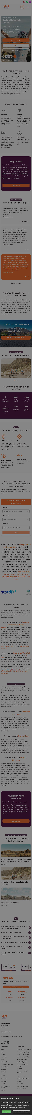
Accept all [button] (6, 1112)
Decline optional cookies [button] (21, 1112)
